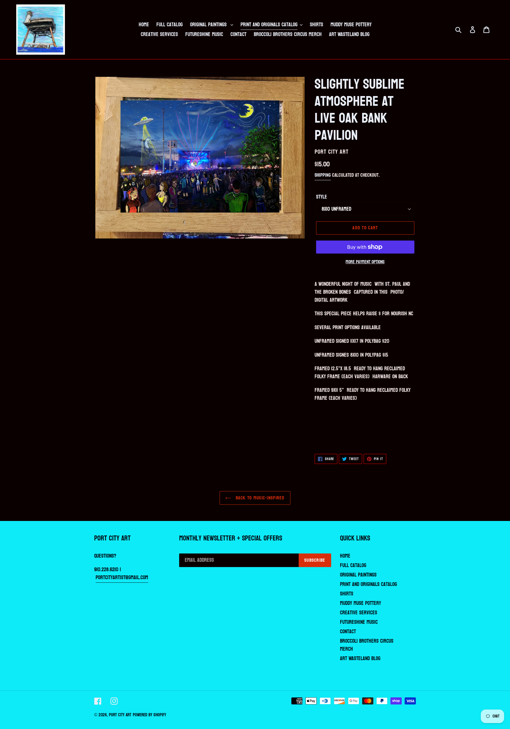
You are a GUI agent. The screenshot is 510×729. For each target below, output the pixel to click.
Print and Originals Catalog (368, 584)
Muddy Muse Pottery (360, 603)
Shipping (323, 175)
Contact (348, 632)
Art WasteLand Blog (360, 658)
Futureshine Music (359, 622)
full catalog (353, 565)
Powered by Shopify (149, 715)
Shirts (346, 594)
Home (345, 556)
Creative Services (358, 613)
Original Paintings (358, 575)
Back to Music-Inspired (259, 497)
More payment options (365, 261)
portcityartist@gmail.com (122, 577)
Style (321, 197)
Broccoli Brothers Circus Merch (366, 645)
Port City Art (120, 715)
